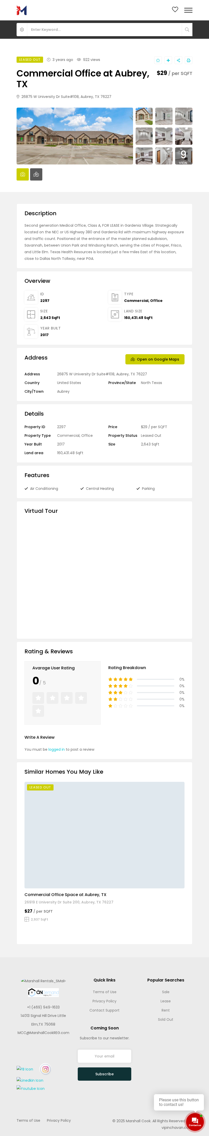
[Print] (188, 60)
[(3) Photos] (164, 882)
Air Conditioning (44, 488)
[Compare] (168, 60)
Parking (148, 488)
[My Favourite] (175, 10)
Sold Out (165, 1019)
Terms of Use (104, 991)
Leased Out (151, 435)
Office (156, 300)
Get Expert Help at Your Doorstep (107, 1107)
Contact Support (104, 1010)
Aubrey (63, 391)
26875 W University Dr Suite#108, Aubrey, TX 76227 (65, 96)
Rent (166, 1010)
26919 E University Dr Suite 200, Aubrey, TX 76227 (68, 902)
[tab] (23, 174)
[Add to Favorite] (158, 60)
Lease (166, 1001)
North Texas (151, 382)
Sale (165, 991)
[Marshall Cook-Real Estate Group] (22, 10)
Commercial (136, 300)
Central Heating (100, 488)
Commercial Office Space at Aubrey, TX (65, 895)
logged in (56, 749)
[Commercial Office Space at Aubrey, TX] (104, 835)
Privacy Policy (104, 1001)
